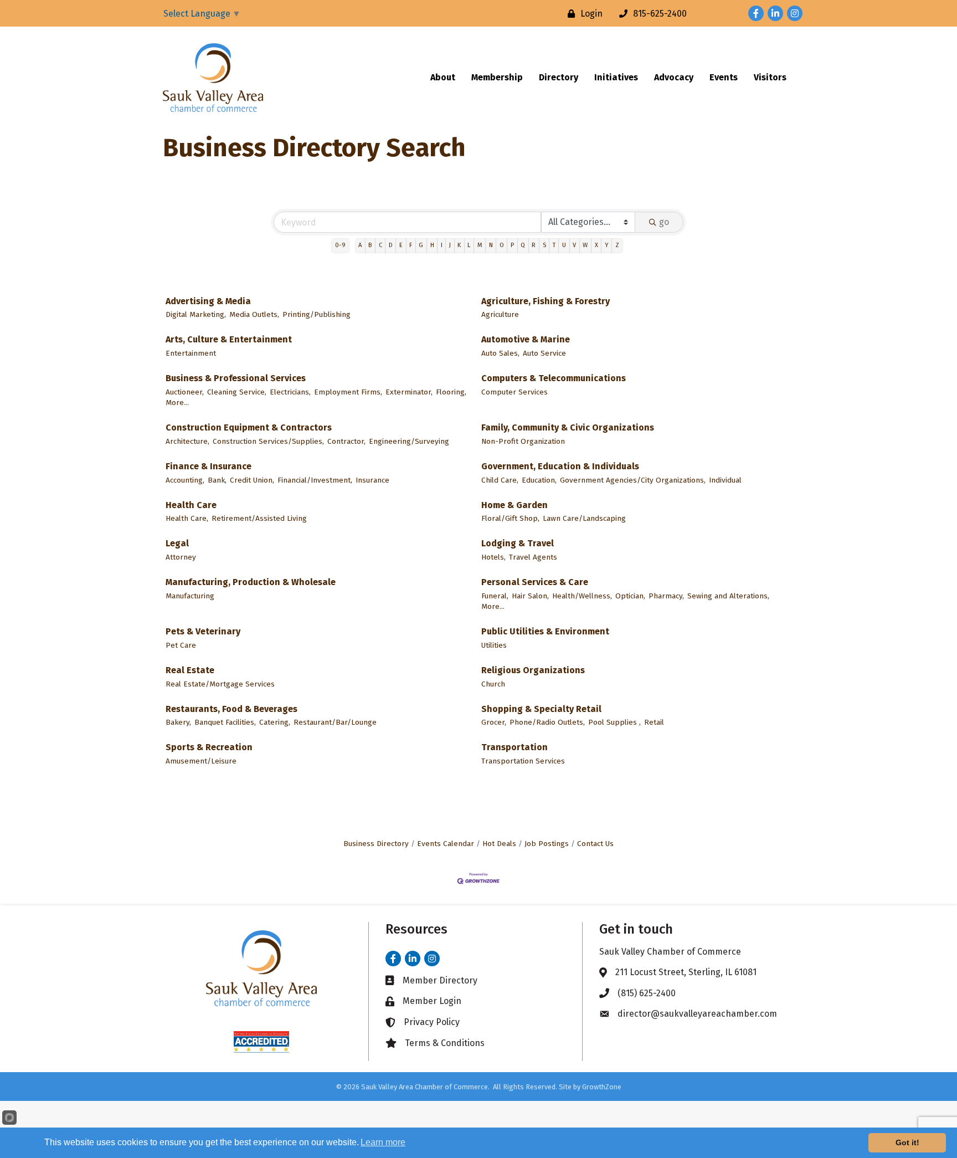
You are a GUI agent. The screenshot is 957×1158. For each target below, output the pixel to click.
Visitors (770, 77)
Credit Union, (252, 480)
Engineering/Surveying (409, 441)
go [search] (664, 222)
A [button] (360, 245)
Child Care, (499, 480)
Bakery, (178, 722)
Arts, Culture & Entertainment (229, 339)
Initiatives (616, 77)
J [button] (450, 245)
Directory (558, 77)
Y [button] (607, 245)
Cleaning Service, (236, 392)
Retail (654, 722)
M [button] (479, 245)
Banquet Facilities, (225, 722)
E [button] (401, 245)
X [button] (596, 245)
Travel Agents (533, 557)
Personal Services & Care (534, 582)
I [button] (442, 245)
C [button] (380, 245)
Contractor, (346, 441)
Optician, (630, 596)
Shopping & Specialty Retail (541, 709)
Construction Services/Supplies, (268, 441)
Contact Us (595, 843)
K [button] (459, 245)
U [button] (564, 245)
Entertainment (191, 353)
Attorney (181, 557)
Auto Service (544, 353)
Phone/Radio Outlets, (547, 722)
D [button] (391, 245)
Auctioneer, (185, 392)
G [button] (421, 245)
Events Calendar (445, 843)
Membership (497, 77)
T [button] (554, 245)
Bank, (217, 480)
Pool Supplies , (614, 722)
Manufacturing (190, 596)
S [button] (544, 245)
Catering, (274, 722)
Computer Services (514, 392)
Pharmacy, (666, 596)
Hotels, (493, 557)
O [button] (502, 245)
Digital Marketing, (196, 314)
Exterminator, (409, 392)
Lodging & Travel (517, 543)
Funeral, (494, 596)
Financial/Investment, (314, 480)
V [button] (574, 245)
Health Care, (187, 518)
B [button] (370, 245)
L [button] (468, 245)
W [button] (585, 245)
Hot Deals (499, 843)
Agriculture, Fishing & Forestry (545, 301)
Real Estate (190, 670)
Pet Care (181, 645)
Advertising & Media (208, 301)
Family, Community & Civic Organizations (567, 427)
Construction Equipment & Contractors (249, 427)
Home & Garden (514, 505)
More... (177, 402)
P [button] (512, 245)
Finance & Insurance (208, 466)
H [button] (432, 245)
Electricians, (290, 392)
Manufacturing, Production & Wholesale (251, 582)
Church (493, 684)
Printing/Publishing (316, 314)
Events (723, 77)
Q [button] (523, 245)
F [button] (410, 245)
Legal (177, 543)
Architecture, (187, 441)
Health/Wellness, (582, 596)
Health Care (191, 505)
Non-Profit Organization (523, 441)
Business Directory (376, 843)
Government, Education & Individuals (560, 466)
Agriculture (500, 314)
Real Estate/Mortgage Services (220, 684)
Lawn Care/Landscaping (584, 518)
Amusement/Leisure (201, 761)
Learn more (383, 1142)
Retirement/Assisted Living (259, 518)
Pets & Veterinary (203, 631)
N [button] (491, 245)
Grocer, (493, 722)
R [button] (534, 245)
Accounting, (185, 480)
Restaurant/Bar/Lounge (335, 722)
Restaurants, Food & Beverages (231, 709)
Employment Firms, (348, 392)
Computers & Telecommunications (553, 378)
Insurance (372, 480)
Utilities (494, 645)
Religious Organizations (533, 670)
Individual (725, 480)
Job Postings (546, 843)
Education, (539, 480)
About (442, 77)
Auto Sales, (500, 353)
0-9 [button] (340, 245)
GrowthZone (601, 1087)
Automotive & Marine (525, 339)
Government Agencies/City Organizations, (633, 480)
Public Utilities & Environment (545, 631)
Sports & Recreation (209, 747)
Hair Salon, (530, 596)
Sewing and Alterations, (728, 596)
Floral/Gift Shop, (510, 518)
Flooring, (451, 392)
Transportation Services (523, 761)
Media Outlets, (254, 314)
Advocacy (673, 77)
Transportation (514, 747)
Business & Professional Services (236, 378)
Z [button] (617, 245)
